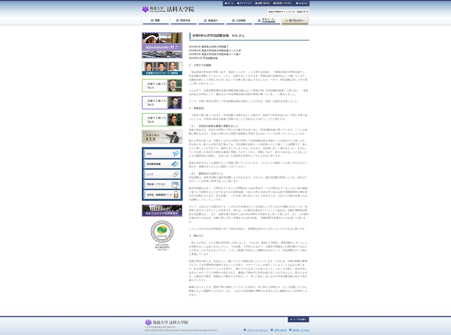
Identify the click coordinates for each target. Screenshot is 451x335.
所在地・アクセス (301, 330)
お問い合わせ (280, 330)
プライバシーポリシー (257, 330)
